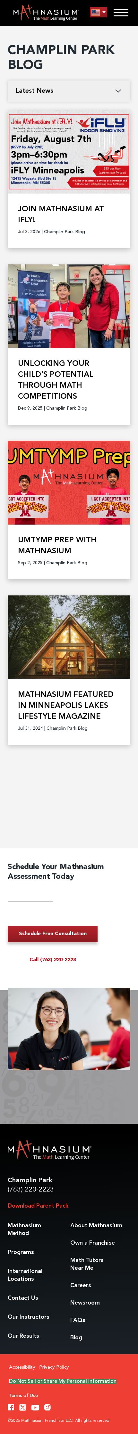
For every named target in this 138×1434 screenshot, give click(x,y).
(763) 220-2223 (31, 1189)
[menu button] (98, 12)
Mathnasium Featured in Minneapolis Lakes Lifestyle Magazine (66, 706)
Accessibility (22, 1367)
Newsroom (85, 1303)
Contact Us (23, 1298)
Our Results (23, 1336)
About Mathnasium (96, 1226)
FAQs (77, 1320)
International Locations (25, 1275)
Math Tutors (87, 1264)
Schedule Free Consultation (53, 933)
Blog (76, 1338)
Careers (80, 1285)
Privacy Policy (54, 1367)
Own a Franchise (92, 1243)
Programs (21, 1252)
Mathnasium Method (24, 1229)
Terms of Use (23, 1395)
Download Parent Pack (38, 1206)
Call (53, 960)
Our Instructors (28, 1317)
